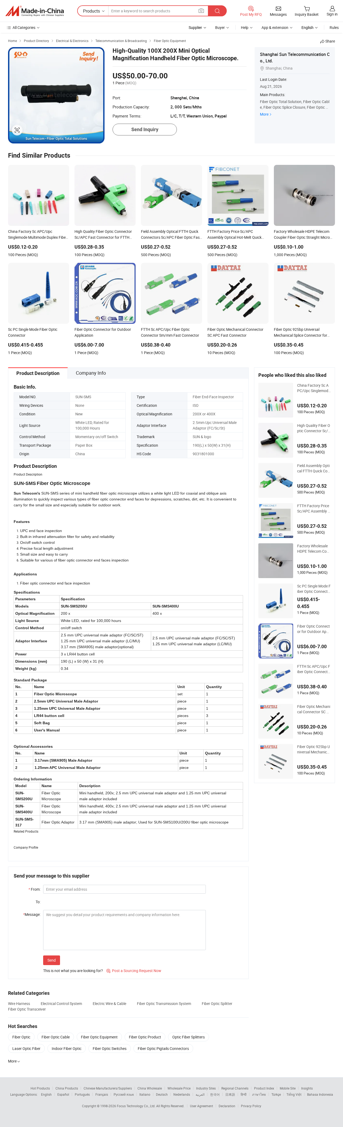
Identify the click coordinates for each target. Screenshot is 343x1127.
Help (244, 27)
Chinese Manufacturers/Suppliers (108, 1088)
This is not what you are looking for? (73, 970)
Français (101, 1094)
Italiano (144, 1094)
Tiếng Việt (293, 1094)
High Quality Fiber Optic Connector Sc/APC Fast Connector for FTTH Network (314, 428)
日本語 (230, 1094)
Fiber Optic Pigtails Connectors (163, 1048)
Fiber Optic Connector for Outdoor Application (313, 629)
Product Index (264, 1088)
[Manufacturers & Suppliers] (34, 11)
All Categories (24, 27)
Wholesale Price (179, 1088)
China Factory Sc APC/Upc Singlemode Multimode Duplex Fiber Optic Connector (314, 388)
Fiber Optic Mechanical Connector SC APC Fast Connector (313, 709)
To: (38, 901)
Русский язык (124, 1094)
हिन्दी (244, 1094)
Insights (307, 1088)
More (264, 114)
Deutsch (162, 1094)
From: (34, 889)
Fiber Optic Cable (56, 1036)
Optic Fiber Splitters (188, 1036)
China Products (66, 1088)
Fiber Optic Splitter (217, 1003)
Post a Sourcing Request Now (133, 970)
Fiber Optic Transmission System (164, 1003)
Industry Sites (206, 1088)
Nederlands (181, 1094)
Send (51, 960)
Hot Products (40, 1088)
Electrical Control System (61, 1003)
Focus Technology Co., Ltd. (136, 1106)
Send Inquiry (144, 129)
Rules (334, 27)
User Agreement (201, 1106)
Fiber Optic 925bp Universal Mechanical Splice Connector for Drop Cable (314, 749)
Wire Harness (19, 1003)
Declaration (227, 1106)
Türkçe (276, 1094)
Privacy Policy (251, 1106)
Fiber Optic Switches (109, 1048)
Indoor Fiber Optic (66, 1048)
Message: (31, 914)
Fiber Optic (21, 1036)
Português (82, 1094)
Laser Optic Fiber (26, 1048)
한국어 (215, 1094)
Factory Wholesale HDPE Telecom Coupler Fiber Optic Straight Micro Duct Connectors (314, 548)
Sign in (332, 14)
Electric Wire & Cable (109, 1003)
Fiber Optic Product (145, 1036)
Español (63, 1094)
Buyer (220, 27)
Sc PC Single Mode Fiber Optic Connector (314, 588)
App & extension (275, 27)
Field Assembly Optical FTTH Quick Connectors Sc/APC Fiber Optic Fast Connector (313, 468)
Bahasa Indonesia (320, 1094)
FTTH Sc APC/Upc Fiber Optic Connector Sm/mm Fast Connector (314, 669)
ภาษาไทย (259, 1094)
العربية (200, 1094)
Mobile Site (288, 1088)
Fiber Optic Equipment (99, 1036)
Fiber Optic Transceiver (27, 1009)
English (46, 1094)
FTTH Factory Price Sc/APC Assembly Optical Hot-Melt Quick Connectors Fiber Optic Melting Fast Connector (314, 508)
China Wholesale (149, 1088)
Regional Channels (234, 1088)
